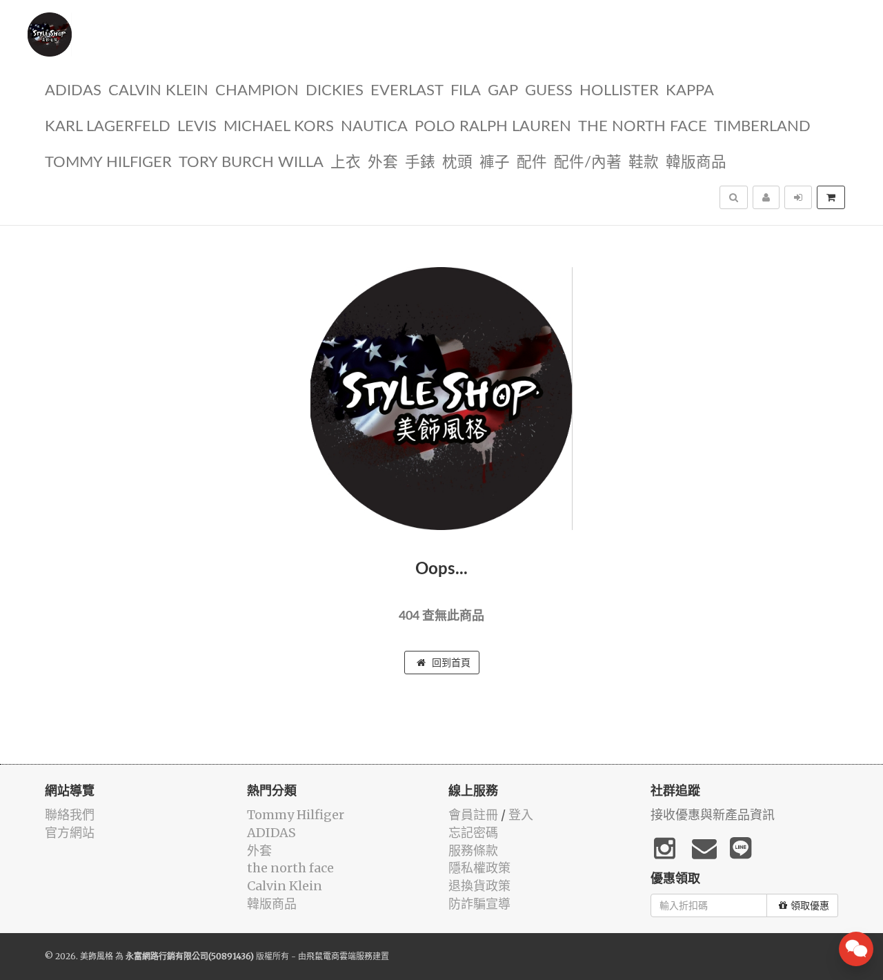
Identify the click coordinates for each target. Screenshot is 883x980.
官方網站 (70, 833)
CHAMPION (257, 91)
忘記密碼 (473, 833)
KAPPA (690, 91)
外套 (383, 162)
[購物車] (831, 197)
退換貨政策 (479, 886)
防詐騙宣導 (479, 904)
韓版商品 (696, 162)
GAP (503, 91)
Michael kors (279, 126)
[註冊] (766, 197)
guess (549, 91)
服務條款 (473, 851)
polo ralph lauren (493, 126)
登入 (520, 815)
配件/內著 (588, 162)
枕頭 (457, 162)
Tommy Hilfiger (108, 162)
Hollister (619, 91)
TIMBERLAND (762, 126)
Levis (197, 126)
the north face (642, 126)
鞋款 (643, 162)
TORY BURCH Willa (251, 162)
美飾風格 (96, 956)
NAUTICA (374, 126)
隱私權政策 (479, 868)
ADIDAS (73, 91)
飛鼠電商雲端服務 (339, 956)
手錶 (420, 162)
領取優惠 (810, 905)
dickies (335, 91)
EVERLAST (407, 91)
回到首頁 (449, 662)
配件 (532, 162)
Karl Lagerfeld (107, 126)
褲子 (494, 162)
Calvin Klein (158, 91)
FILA (465, 91)
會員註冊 (473, 815)
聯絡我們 (70, 815)
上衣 (345, 162)
